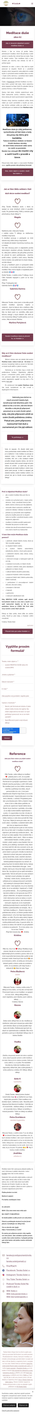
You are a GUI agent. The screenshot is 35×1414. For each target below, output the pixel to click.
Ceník (16, 1227)
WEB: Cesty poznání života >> (16, 1294)
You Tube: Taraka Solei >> (17, 1279)
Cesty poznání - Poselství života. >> (17, 1368)
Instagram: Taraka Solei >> (18, 1275)
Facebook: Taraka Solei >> (18, 1270)
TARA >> (25, 1375)
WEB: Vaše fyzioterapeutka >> (17, 1297)
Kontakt (4, 1173)
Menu (32, 3)
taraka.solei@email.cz (16, 1261)
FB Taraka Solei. (22, 1386)
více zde (9, 381)
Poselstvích (11, 82)
